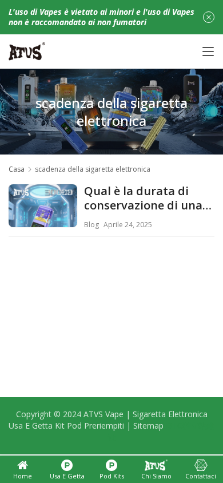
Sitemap (148, 425)
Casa (17, 169)
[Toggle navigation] (208, 51)
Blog (91, 224)
